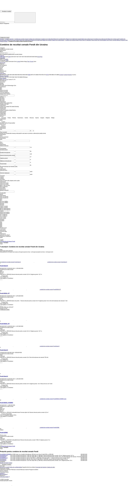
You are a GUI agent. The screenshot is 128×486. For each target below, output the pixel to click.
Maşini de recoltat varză (36, 40)
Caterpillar (88, 40)
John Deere (109, 40)
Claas (92, 40)
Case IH (84, 40)
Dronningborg (103, 40)
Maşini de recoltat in (47, 40)
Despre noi (2, 462)
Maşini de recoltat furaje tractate (73, 39)
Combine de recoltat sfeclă (47, 39)
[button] (64, 30)
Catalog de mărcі (51, 467)
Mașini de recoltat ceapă (113, 39)
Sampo (5, 41)
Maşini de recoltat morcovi (87, 39)
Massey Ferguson (121, 40)
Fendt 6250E (4, 432)
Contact (10, 462)
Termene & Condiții (4, 467)
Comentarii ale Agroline (41, 467)
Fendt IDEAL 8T (5, 293)
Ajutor (6, 462)
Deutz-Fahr (97, 40)
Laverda (114, 40)
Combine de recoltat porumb (100, 39)
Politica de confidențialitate (15, 467)
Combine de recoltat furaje (34, 39)
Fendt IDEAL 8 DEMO (6, 402)
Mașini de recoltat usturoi (58, 40)
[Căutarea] (25, 17)
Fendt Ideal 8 (4, 265)
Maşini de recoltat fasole (25, 40)
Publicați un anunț (5, 309)
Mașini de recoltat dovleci (60, 39)
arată (2, 240)
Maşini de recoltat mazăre (13, 40)
